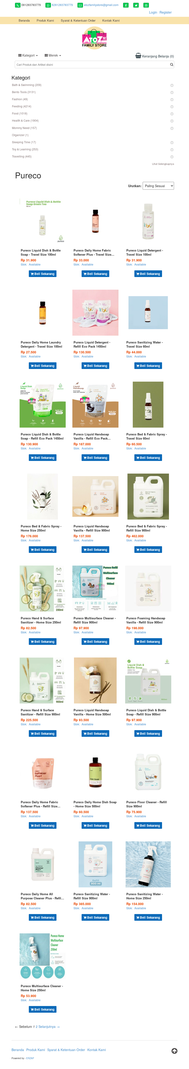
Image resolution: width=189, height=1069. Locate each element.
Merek (53, 55)
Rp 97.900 (81, 628)
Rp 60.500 (134, 444)
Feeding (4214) (21, 106)
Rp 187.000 (82, 444)
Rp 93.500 (81, 719)
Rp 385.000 (82, 903)
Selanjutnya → (49, 1026)
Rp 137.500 (82, 536)
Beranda (24, 20)
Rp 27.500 (28, 352)
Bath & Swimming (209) (26, 85)
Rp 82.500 (28, 628)
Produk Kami (45, 20)
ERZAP (30, 1058)
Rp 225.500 (29, 719)
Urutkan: (135, 185)
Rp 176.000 (29, 536)
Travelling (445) (22, 156)
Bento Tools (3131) (24, 92)
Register (165, 12)
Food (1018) (19, 113)
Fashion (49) (20, 99)
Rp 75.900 (134, 811)
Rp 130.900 (29, 444)
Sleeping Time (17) (24, 142)
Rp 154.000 (135, 903)
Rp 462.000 (135, 536)
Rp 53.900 (28, 995)
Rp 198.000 (135, 628)
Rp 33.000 (81, 260)
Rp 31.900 (28, 260)
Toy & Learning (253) (25, 149)
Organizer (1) (20, 135)
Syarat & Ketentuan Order (78, 20)
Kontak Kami (111, 20)
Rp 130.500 (82, 352)
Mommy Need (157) (24, 128)
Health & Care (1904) (25, 120)
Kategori (28, 55)
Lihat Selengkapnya (163, 164)
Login (153, 12)
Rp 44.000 (134, 352)
